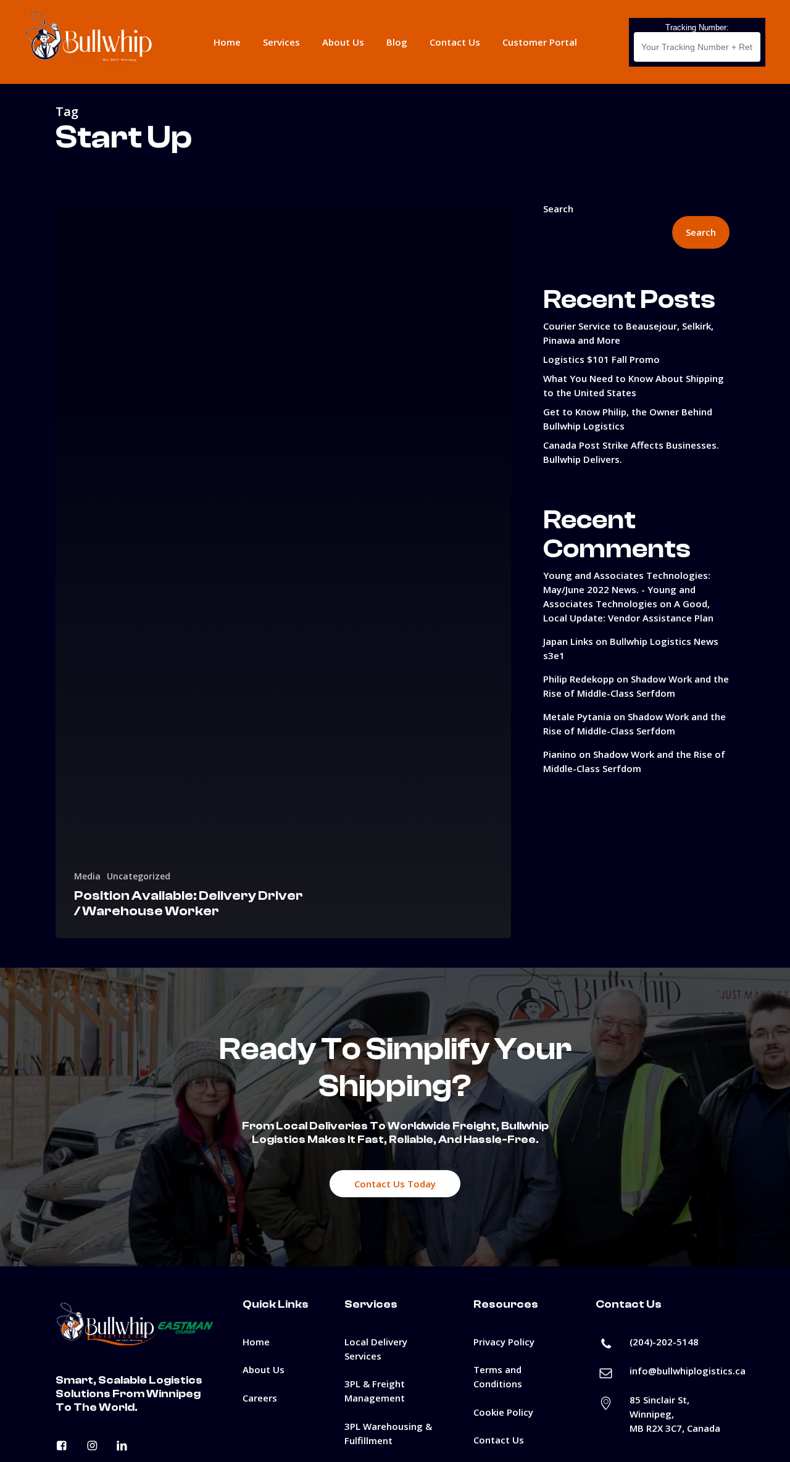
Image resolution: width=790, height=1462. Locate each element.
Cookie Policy (503, 1412)
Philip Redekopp (578, 679)
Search (558, 208)
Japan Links (568, 641)
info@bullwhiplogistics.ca (688, 1370)
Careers (260, 1398)
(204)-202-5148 (664, 1341)
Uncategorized (138, 876)
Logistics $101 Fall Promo (601, 359)
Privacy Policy (503, 1341)
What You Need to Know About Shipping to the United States (633, 385)
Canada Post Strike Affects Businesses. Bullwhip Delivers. (631, 452)
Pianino (559, 754)
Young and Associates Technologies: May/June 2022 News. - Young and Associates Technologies (626, 589)
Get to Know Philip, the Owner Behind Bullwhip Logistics (627, 418)
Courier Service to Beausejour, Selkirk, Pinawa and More (628, 333)
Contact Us (498, 1440)
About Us (264, 1369)
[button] (395, 1183)
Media (87, 876)
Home (256, 1341)
